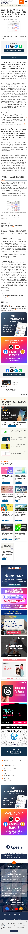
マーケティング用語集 (18, 919)
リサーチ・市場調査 (18, 917)
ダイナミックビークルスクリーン (11, 780)
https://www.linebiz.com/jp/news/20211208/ (12, 124)
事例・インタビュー (8, 919)
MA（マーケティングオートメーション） (13, 775)
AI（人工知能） (7, 778)
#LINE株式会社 (24, 36)
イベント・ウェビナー (18, 914)
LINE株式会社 (5, 305)
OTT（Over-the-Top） (9, 765)
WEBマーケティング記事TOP (9, 5)
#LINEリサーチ (11, 36)
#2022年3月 (4, 36)
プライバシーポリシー (8, 926)
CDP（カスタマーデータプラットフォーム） (13, 760)
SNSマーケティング (18, 5)
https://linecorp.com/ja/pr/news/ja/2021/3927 (13, 117)
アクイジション (7, 770)
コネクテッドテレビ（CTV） (10, 768)
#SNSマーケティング (6, 38)
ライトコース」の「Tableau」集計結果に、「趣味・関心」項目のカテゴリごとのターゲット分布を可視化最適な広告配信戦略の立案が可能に (14, 308)
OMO (5, 773)
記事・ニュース (7, 914)
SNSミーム (6, 758)
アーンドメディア (7, 763)
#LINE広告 (17, 36)
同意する (14, 931)
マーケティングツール (8, 917)
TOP (2, 5)
